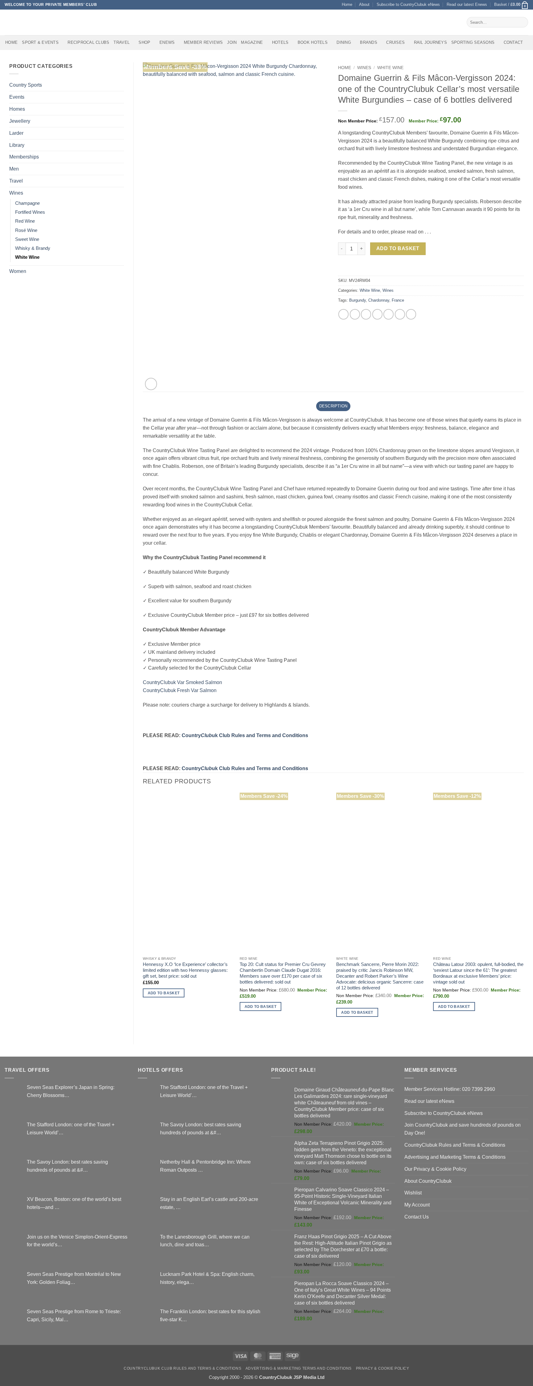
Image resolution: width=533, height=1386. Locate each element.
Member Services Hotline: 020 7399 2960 (449, 1089)
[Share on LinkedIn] (400, 314)
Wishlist (413, 1192)
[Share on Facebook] (343, 314)
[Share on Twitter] (355, 314)
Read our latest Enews (467, 4)
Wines (16, 193)
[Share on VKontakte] (388, 314)
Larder (16, 133)
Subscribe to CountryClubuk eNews (408, 4)
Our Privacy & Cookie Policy (435, 1169)
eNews (167, 42)
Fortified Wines (30, 212)
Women (17, 271)
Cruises (395, 42)
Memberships (24, 156)
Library (16, 145)
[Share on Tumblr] (411, 314)
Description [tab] (333, 406)
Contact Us (416, 1216)
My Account (417, 1204)
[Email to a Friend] (366, 314)
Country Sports (25, 85)
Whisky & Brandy (32, 248)
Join (232, 42)
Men (14, 168)
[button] (511, 5)
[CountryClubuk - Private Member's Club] (31, 22)
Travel (122, 42)
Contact (513, 42)
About (364, 4)
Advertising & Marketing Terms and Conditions (299, 1368)
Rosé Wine (26, 230)
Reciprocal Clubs (88, 42)
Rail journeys (430, 42)
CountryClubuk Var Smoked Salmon (182, 682)
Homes (17, 109)
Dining (344, 42)
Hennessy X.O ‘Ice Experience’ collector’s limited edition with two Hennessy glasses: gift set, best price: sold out (185, 970)
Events (16, 97)
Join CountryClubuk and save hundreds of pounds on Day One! (462, 1129)
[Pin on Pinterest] (377, 314)
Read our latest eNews (429, 1101)
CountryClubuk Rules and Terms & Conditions (454, 1145)
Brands (368, 42)
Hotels (280, 42)
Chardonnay (378, 300)
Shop (144, 42)
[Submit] (522, 22)
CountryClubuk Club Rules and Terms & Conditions (182, 1368)
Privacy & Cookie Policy (382, 1368)
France (398, 300)
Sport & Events (40, 42)
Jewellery (19, 121)
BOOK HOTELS (313, 42)
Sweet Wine (27, 239)
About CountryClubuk (428, 1181)
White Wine (27, 257)
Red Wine (25, 221)
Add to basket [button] (164, 993)
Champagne (27, 203)
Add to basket (397, 248)
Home (347, 4)
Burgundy (357, 300)
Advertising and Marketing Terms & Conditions (455, 1157)
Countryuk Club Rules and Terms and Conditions (245, 735)
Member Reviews (203, 42)
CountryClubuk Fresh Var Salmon (180, 690)
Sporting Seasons (472, 42)
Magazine (252, 42)
